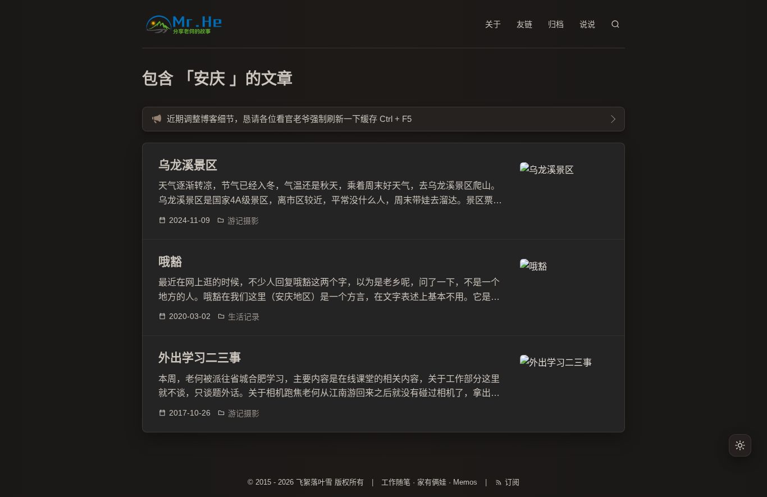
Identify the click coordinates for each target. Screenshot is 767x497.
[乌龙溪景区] (564, 191)
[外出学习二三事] (564, 383)
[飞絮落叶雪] (184, 24)
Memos (465, 482)
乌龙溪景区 (187, 164)
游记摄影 (243, 220)
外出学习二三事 (199, 357)
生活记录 (243, 316)
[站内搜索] (615, 24)
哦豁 (170, 261)
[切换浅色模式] (740, 445)
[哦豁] (564, 287)
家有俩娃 (431, 482)
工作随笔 (395, 482)
